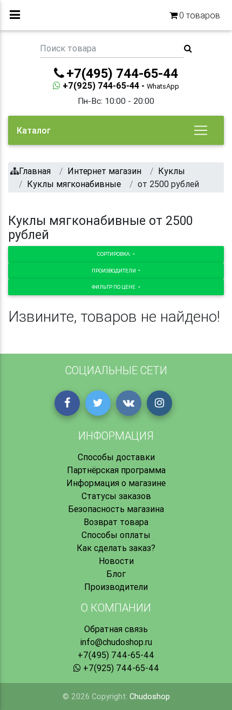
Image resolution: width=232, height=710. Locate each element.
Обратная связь (116, 628)
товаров (199, 15)
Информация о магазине (116, 482)
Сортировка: (114, 253)
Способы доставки (116, 457)
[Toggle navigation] (200, 130)
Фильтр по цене (114, 286)
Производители (114, 270)
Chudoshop (149, 696)
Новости (116, 560)
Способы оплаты (116, 534)
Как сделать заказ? (116, 547)
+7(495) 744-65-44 (116, 654)
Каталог (34, 130)
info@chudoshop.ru (116, 641)
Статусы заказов (116, 495)
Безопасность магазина (116, 508)
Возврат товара (116, 521)
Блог (116, 573)
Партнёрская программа (116, 470)
